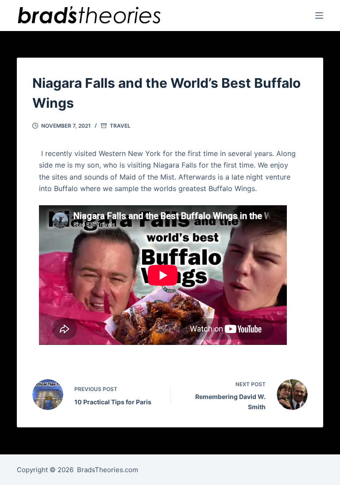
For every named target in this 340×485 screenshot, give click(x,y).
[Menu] (319, 16)
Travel (120, 125)
